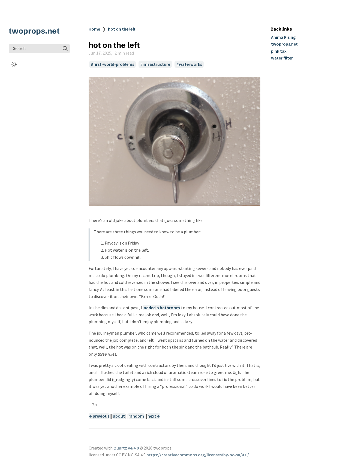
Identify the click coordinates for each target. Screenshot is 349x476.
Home (94, 29)
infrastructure (156, 64)
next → (154, 416)
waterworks (190, 64)
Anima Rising (283, 37)
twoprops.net (34, 30)
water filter (282, 58)
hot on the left (122, 29)
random (136, 416)
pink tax (279, 51)
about (119, 416)
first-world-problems (113, 64)
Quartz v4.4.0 (126, 448)
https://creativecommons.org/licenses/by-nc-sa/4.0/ (197, 454)
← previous (99, 416)
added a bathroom (162, 307)
